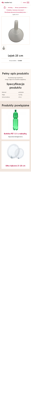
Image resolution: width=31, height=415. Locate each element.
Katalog (10, 7)
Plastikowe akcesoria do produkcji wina (15, 12)
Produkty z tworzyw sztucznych (15, 10)
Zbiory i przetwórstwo (21, 7)
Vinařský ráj (5, 7)
